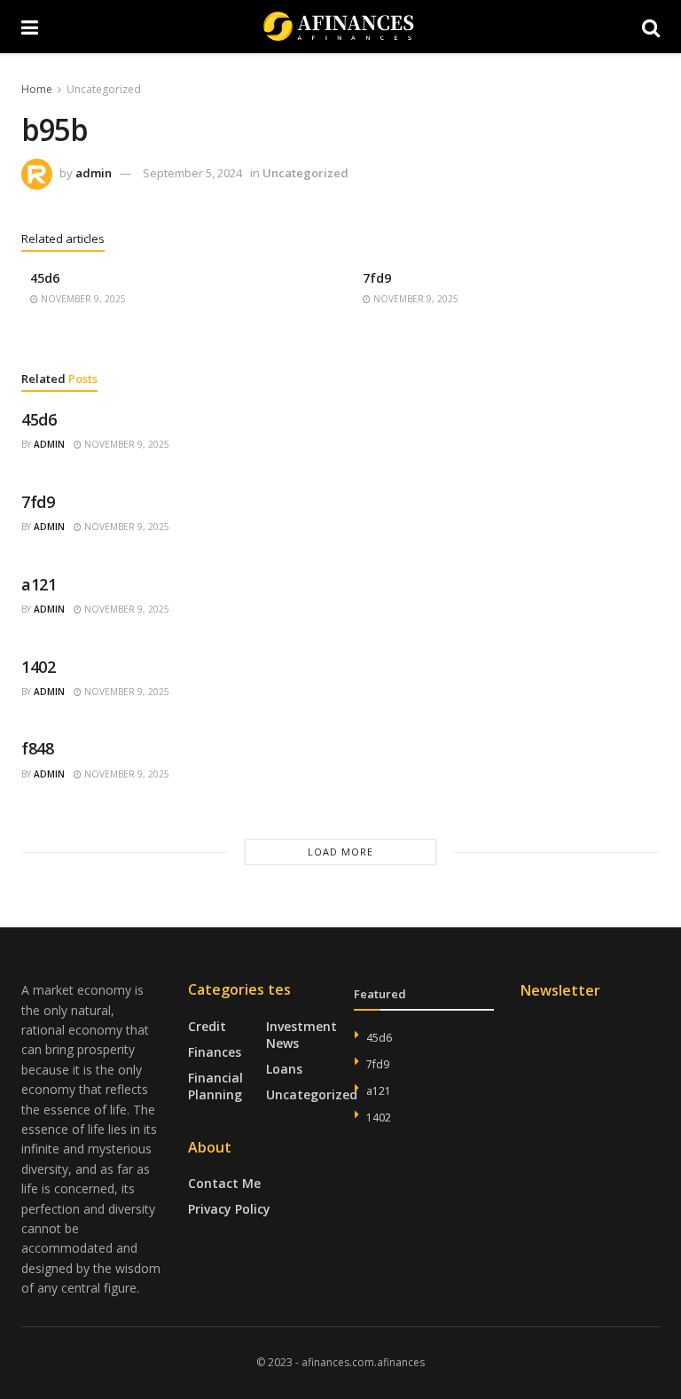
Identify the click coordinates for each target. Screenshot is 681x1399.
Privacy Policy (229, 1208)
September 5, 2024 (192, 173)
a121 (39, 584)
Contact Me (224, 1183)
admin (93, 173)
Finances (214, 1051)
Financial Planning (215, 1086)
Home (36, 89)
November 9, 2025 (82, 299)
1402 (38, 666)
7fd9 (377, 278)
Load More (340, 851)
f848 (37, 748)
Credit (207, 1026)
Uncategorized (104, 89)
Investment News (301, 1034)
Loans (284, 1068)
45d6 (44, 278)
